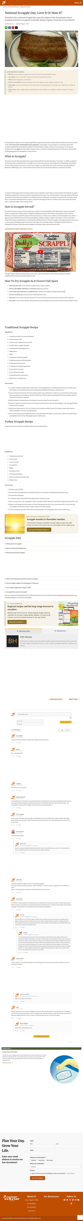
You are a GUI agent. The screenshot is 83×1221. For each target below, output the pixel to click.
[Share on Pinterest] (13, 27)
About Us (31, 1196)
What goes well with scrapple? (15, 552)
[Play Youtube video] (40, 252)
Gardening (41, 1160)
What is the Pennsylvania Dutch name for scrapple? (22, 579)
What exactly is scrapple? (14, 544)
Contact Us (31, 1211)
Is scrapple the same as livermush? (16, 592)
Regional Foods (25, 7)
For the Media (31, 1203)
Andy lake (28, 916)
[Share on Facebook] (9, 27)
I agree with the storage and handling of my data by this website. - (53, 1173)
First (31, 1143)
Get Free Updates (37, 1178)
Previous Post (56, 699)
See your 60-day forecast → (39, 530)
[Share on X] (16, 27)
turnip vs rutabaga (25, 597)
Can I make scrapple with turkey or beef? (18, 587)
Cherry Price (28, 996)
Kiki (26, 1025)
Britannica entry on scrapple (16, 151)
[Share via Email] (6, 27)
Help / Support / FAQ (31, 1200)
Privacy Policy (70, 1173)
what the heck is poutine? (66, 595)
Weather (33, 1160)
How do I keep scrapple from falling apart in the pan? (22, 583)
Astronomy (50, 1160)
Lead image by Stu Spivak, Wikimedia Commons (19, 229)
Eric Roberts (28, 845)
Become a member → (17, 622)
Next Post (73, 699)
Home (5, 7)
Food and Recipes (13, 7)
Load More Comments (41, 1036)
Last (57, 1143)
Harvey (30, 934)
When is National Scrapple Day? (16, 548)
